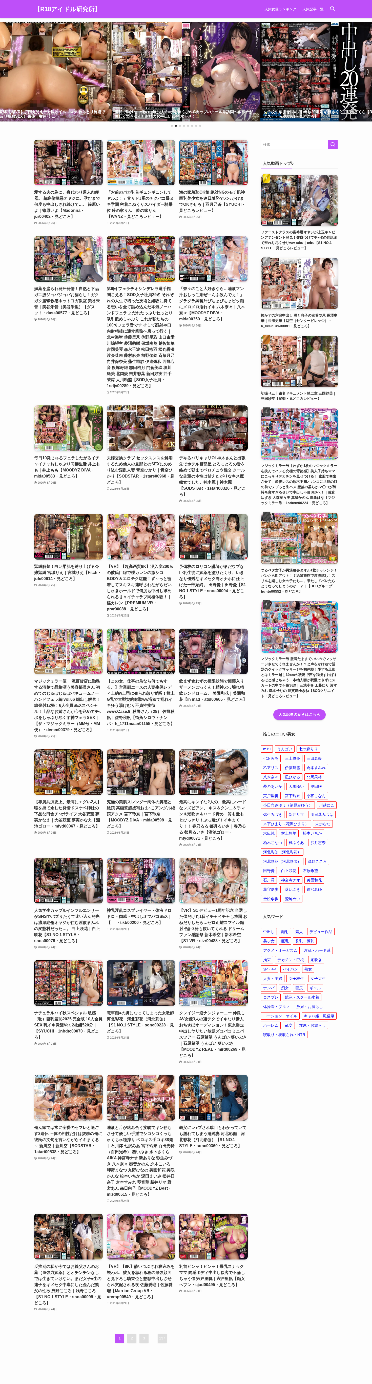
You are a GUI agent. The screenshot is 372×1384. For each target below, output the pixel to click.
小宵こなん (316, 796)
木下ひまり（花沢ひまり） (286, 824)
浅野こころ (317, 861)
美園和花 (314, 880)
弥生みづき (272, 814)
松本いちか (312, 833)
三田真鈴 (314, 758)
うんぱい (284, 749)
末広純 (269, 833)
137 (162, 1338)
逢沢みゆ (314, 889)
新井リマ (296, 814)
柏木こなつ (272, 842)
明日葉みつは (322, 814)
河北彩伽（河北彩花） (282, 852)
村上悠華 (288, 833)
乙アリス (270, 768)
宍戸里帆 (270, 796)
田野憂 (269, 871)
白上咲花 (288, 871)
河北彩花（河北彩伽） (282, 861)
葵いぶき (292, 889)
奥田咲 (316, 786)
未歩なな (322, 824)
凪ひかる (292, 777)
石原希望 (310, 871)
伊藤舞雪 (292, 768)
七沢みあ (270, 758)
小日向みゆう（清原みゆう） (288, 805)
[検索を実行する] (333, 144)
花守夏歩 (270, 889)
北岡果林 (314, 777)
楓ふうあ (296, 842)
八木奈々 (270, 777)
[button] (172, 126)
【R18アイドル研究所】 (67, 9)
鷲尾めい (292, 899)
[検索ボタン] (332, 9)
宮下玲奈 (292, 796)
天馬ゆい (296, 786)
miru (267, 749)
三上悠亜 (292, 758)
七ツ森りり (308, 749)
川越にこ (326, 805)
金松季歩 (270, 899)
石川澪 (269, 880)
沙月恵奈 (318, 842)
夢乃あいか (272, 786)
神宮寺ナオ (290, 880)
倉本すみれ (316, 768)
